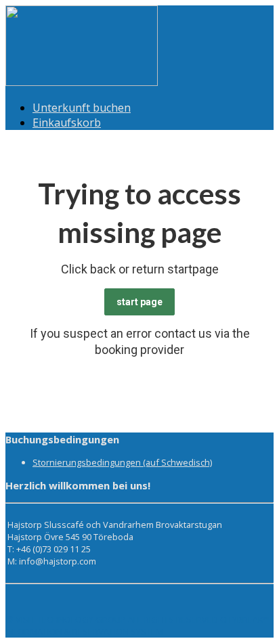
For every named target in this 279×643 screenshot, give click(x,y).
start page (139, 301)
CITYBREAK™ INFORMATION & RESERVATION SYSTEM (137, 625)
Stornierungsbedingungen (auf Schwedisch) (122, 462)
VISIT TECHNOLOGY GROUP (71, 619)
